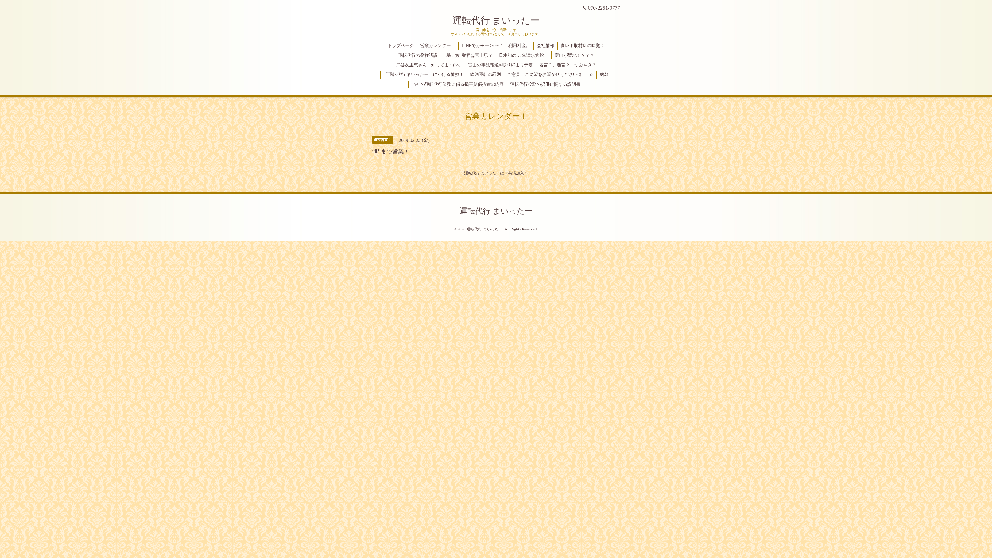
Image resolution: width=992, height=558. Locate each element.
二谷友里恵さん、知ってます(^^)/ (429, 65)
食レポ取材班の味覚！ (583, 45)
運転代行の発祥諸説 (418, 55)
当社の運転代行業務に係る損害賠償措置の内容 (458, 84)
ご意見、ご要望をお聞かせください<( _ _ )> (550, 74)
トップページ (401, 45)
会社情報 (545, 45)
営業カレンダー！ (437, 45)
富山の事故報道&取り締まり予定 (500, 65)
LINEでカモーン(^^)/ (482, 45)
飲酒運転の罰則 (485, 74)
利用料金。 (519, 45)
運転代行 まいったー (496, 20)
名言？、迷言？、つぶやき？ (567, 65)
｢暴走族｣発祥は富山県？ (468, 55)
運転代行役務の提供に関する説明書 (545, 84)
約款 (604, 74)
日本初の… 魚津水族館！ (523, 55)
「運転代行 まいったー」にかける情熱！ (424, 74)
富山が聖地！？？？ (574, 55)
